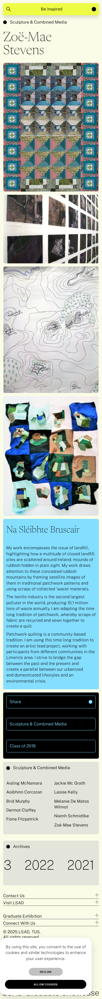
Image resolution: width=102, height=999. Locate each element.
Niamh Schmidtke (71, 815)
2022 (21, 865)
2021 (62, 865)
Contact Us (14, 895)
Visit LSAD (13, 902)
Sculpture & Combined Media (38, 22)
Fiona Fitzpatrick (22, 819)
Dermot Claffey (21, 810)
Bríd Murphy (18, 801)
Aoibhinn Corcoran (24, 792)
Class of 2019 (23, 745)
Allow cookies (46, 984)
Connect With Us (19, 923)
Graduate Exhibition (22, 916)
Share (34, 700)
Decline (46, 971)
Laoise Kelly (66, 792)
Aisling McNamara (24, 783)
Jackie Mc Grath (69, 783)
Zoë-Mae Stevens (71, 825)
